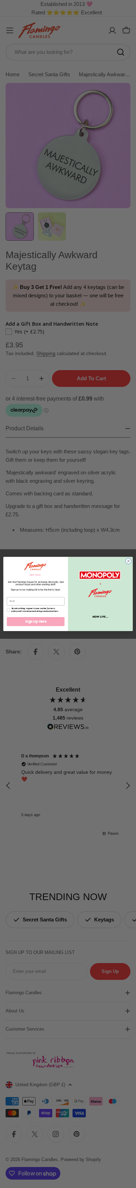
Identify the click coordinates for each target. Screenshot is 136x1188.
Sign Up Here (35, 621)
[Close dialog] (128, 561)
